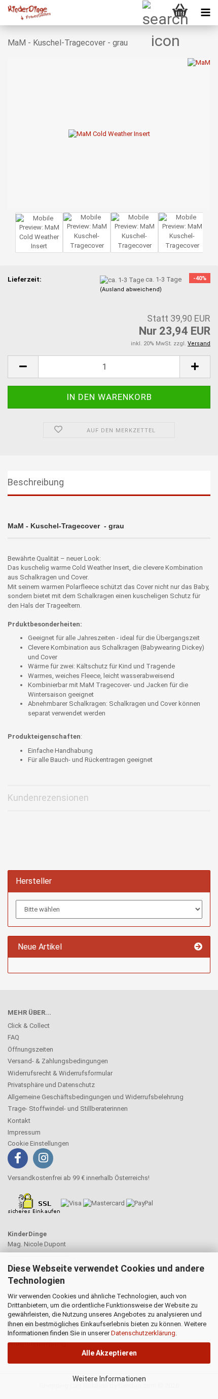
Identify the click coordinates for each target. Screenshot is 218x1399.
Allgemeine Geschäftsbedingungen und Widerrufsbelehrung (96, 1097)
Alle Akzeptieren (109, 1353)
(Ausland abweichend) (131, 289)
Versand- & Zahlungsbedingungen (58, 1061)
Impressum (24, 1132)
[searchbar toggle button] (154, 12)
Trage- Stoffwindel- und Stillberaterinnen (68, 1108)
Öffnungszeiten (30, 1049)
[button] (23, 366)
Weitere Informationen (109, 1379)
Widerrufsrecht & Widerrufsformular (60, 1073)
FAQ (13, 1037)
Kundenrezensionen (48, 797)
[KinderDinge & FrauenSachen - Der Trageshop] (25, 12)
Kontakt (19, 1120)
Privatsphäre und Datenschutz (51, 1085)
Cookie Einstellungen (38, 1143)
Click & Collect (29, 1025)
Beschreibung (36, 482)
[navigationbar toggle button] (205, 12)
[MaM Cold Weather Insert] (109, 133)
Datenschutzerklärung (143, 1333)
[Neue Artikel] (198, 947)
